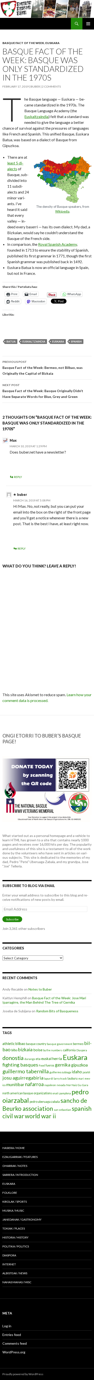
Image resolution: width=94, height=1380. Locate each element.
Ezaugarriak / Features (20, 1157)
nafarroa (34, 1084)
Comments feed (14, 1343)
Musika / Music (13, 1210)
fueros (50, 1065)
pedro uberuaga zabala (45, 1102)
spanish (76, 341)
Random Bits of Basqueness (57, 1011)
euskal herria (51, 1058)
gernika (62, 1064)
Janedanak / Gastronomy (21, 1219)
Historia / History (15, 1237)
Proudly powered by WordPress (22, 1374)
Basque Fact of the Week (23, 43)
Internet (9, 1264)
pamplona (65, 1093)
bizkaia (25, 1049)
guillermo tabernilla (25, 1071)
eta (38, 1059)
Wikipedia (62, 211)
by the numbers (52, 1050)
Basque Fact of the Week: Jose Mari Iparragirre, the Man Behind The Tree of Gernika (44, 1000)
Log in (6, 1326)
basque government (59, 1043)
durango (29, 1058)
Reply (18, 477)
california (69, 1050)
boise (37, 1049)
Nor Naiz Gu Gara (77, 1085)
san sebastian (62, 1109)
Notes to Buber (40, 989)
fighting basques (20, 1064)
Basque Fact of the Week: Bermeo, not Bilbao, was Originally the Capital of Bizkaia (42, 367)
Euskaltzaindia (36, 116)
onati (56, 1093)
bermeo (78, 1044)
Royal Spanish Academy (57, 244)
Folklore (9, 1192)
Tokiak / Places (13, 1228)
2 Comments (51, 86)
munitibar (15, 1084)
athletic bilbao (13, 1043)
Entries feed (11, 1335)
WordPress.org (13, 1352)
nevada (61, 1085)
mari (81, 1078)
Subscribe (12, 919)
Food (42, 1065)
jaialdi (86, 1072)
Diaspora (81, 1050)
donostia (13, 1057)
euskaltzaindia (33, 341)
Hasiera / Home (13, 1148)
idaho (77, 1071)
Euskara (52, 43)
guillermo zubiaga (60, 1072)
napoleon (50, 1085)
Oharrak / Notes (14, 1166)
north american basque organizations (27, 1093)
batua (11, 341)
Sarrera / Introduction (20, 1175)
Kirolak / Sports (14, 1201)
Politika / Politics (15, 1246)
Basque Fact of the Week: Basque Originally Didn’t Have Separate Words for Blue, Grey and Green (42, 391)
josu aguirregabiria (22, 1078)
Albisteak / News (14, 1273)
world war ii (40, 1115)
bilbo (14, 1050)
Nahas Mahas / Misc (16, 1282)
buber (35, 86)
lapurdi (48, 1078)
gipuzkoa (79, 1064)
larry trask (60, 1078)
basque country (36, 1044)
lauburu (72, 1078)
